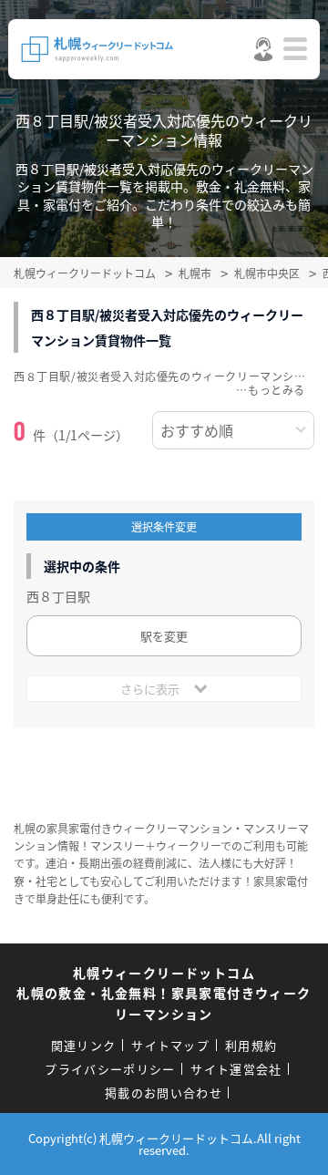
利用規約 (251, 1045)
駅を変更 (164, 635)
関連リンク (84, 1045)
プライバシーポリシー (110, 1069)
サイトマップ (170, 1045)
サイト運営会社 (236, 1069)
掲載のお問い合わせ (163, 1092)
